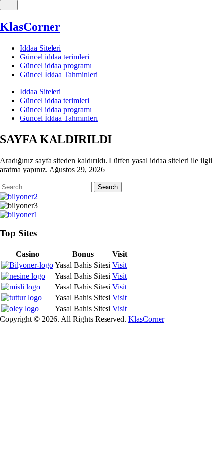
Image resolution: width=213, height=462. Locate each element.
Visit (119, 265)
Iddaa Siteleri (40, 48)
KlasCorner (30, 26)
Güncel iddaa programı (56, 65)
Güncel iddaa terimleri (54, 57)
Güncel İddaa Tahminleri (59, 74)
